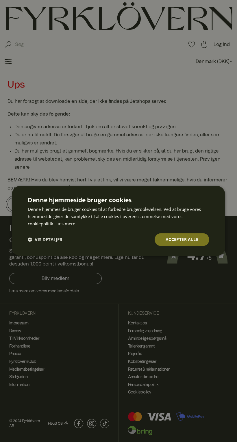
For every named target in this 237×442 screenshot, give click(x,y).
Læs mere (65, 223)
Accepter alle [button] (182, 239)
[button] (45, 239)
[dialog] (118, 221)
